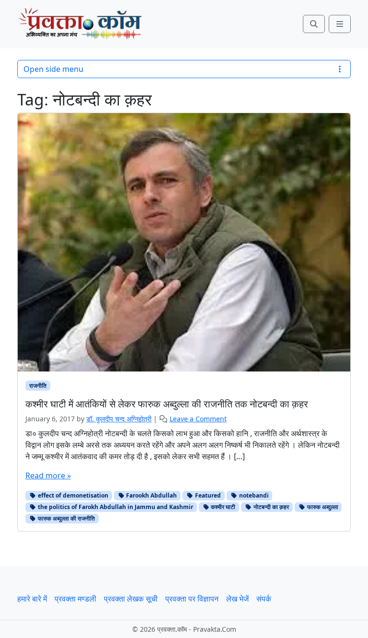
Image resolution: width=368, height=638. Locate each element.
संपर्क (263, 598)
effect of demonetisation (72, 495)
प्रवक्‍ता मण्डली (75, 598)
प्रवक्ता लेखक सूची (131, 598)
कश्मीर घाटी (222, 507)
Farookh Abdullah (151, 495)
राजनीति (37, 386)
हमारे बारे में (32, 598)
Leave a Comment (198, 418)
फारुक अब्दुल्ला (322, 507)
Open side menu (53, 69)
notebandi (253, 495)
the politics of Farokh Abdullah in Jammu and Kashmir (114, 507)
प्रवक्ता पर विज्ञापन (191, 598)
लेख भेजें (237, 598)
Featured (207, 495)
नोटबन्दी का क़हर (270, 507)
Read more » (48, 475)
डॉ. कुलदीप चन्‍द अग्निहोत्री (118, 418)
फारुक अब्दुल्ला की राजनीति (65, 518)
